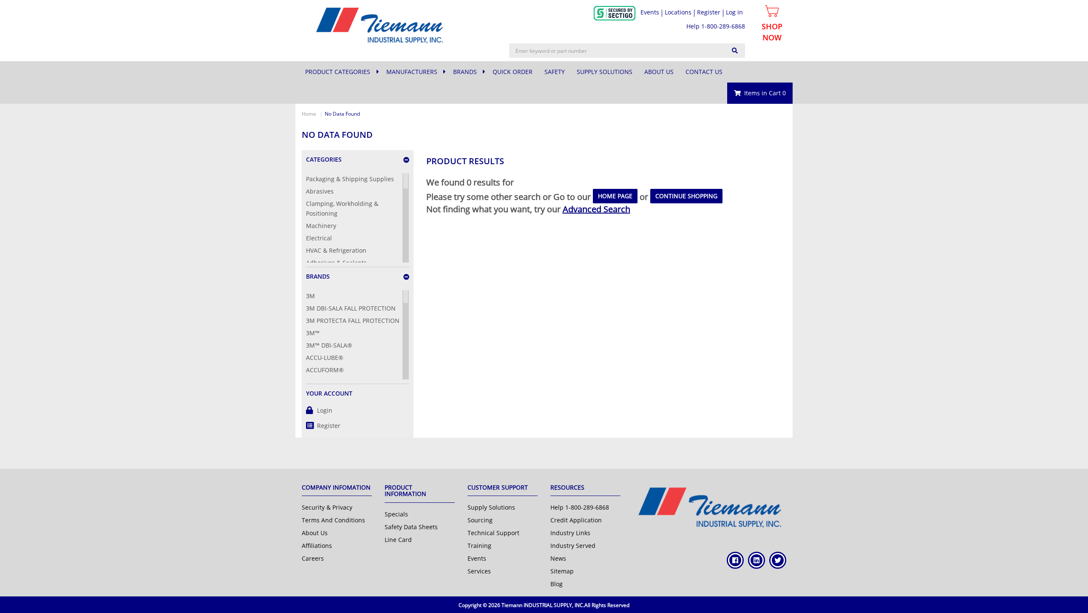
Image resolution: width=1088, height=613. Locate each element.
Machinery (321, 226)
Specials (396, 514)
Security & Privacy (327, 507)
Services (479, 571)
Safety (554, 72)
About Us (659, 72)
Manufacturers (412, 72)
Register (328, 426)
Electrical (319, 238)
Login (324, 410)
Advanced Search (596, 209)
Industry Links (570, 533)
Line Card (398, 540)
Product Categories (337, 72)
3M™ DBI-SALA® (329, 345)
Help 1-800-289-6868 (715, 26)
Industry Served (572, 546)
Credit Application (576, 520)
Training (479, 546)
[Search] (735, 50)
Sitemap (562, 571)
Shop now (772, 32)
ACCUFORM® (325, 370)
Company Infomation (336, 487)
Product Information (405, 490)
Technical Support (493, 533)
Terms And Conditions (333, 520)
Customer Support (498, 487)
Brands (466, 72)
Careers (313, 558)
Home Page (615, 196)
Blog (556, 584)
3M (310, 296)
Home (309, 113)
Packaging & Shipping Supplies (350, 179)
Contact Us (704, 72)
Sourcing (480, 520)
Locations (678, 12)
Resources (567, 487)
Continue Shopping (686, 196)
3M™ (313, 333)
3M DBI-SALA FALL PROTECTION (351, 308)
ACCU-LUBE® (324, 358)
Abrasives (320, 191)
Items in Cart (765, 93)
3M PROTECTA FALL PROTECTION (353, 320)
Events (649, 12)
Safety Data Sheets (411, 527)
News (558, 558)
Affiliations (317, 546)
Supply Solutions (604, 72)
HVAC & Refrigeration (336, 250)
